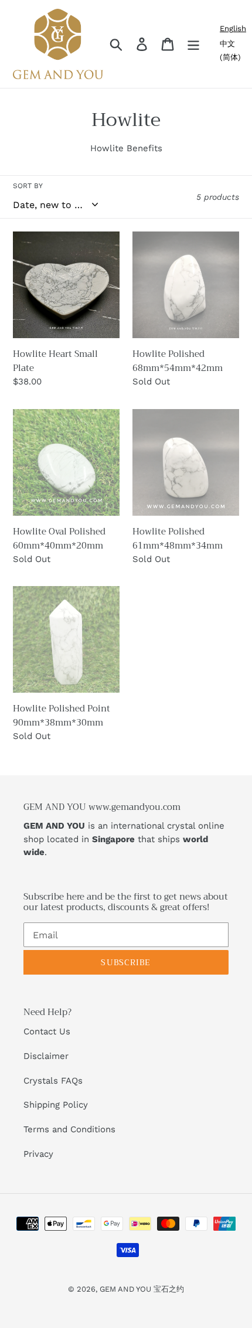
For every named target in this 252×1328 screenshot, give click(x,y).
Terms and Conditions (69, 1129)
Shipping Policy (55, 1104)
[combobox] (233, 28)
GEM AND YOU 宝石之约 (142, 1289)
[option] (233, 50)
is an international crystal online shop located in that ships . (123, 838)
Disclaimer (46, 1056)
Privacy (38, 1154)
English (233, 28)
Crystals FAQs (53, 1080)
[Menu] (193, 44)
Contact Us (46, 1031)
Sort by (28, 186)
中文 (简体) (230, 50)
